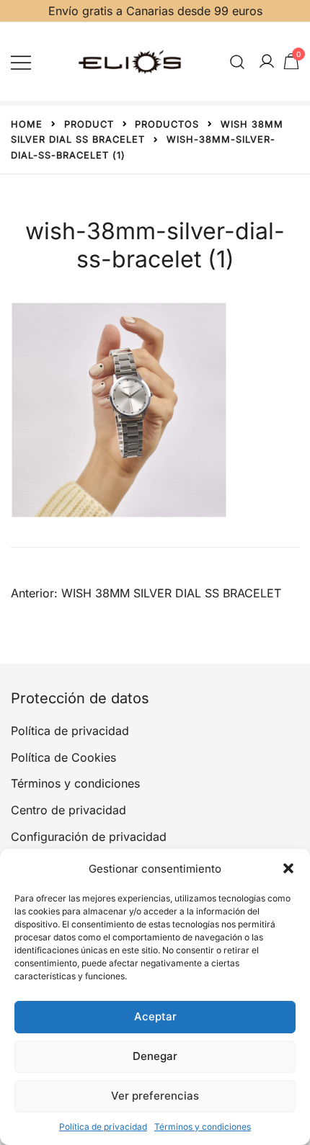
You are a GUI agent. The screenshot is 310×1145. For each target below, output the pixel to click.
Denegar (155, 1056)
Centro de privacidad (68, 810)
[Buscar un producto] (238, 61)
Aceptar (155, 1016)
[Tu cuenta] (266, 62)
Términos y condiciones (202, 1126)
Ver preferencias (155, 1095)
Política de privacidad (103, 1126)
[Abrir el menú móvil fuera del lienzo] (21, 61)
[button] (288, 868)
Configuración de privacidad (89, 836)
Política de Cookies (63, 757)
